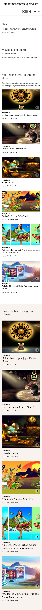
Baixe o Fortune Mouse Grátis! (15, 149)
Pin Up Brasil (6, 112)
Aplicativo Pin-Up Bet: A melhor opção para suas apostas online (19, 546)
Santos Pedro (14, 118)
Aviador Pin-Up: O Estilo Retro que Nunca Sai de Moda (20, 595)
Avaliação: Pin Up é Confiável (15, 216)
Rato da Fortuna (8, 182)
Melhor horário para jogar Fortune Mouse (19, 115)
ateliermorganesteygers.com (21, 3)
